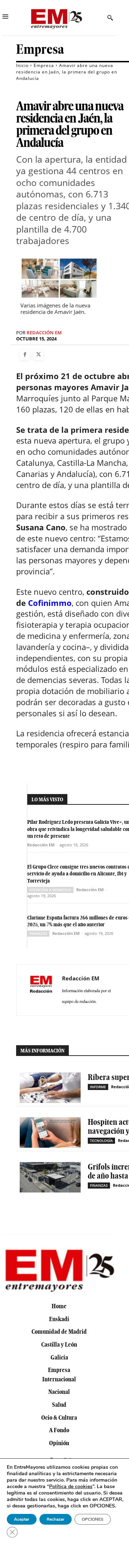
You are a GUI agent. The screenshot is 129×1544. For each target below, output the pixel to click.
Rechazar (55, 1519)
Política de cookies (70, 1486)
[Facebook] (25, 355)
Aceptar (21, 1519)
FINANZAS (38, 933)
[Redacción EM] (41, 990)
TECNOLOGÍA (101, 1140)
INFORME (98, 1086)
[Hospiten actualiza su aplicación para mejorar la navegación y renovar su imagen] (50, 1132)
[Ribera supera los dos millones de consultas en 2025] (50, 1087)
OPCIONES (93, 1519)
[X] (38, 355)
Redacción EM (44, 333)
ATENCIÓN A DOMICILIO (50, 889)
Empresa (40, 49)
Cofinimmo (50, 602)
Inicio (22, 65)
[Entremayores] (56, 18)
